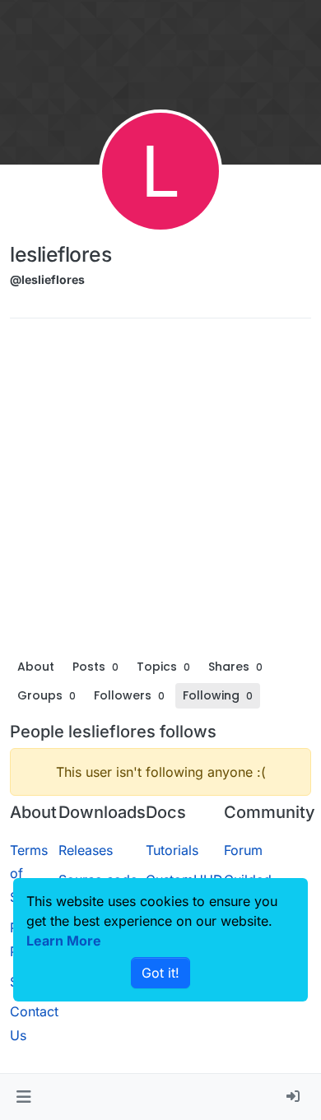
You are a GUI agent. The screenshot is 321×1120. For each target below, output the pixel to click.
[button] (23, 1096)
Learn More (63, 940)
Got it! (160, 972)
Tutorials (172, 850)
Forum (243, 850)
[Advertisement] (160, 492)
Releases (85, 850)
